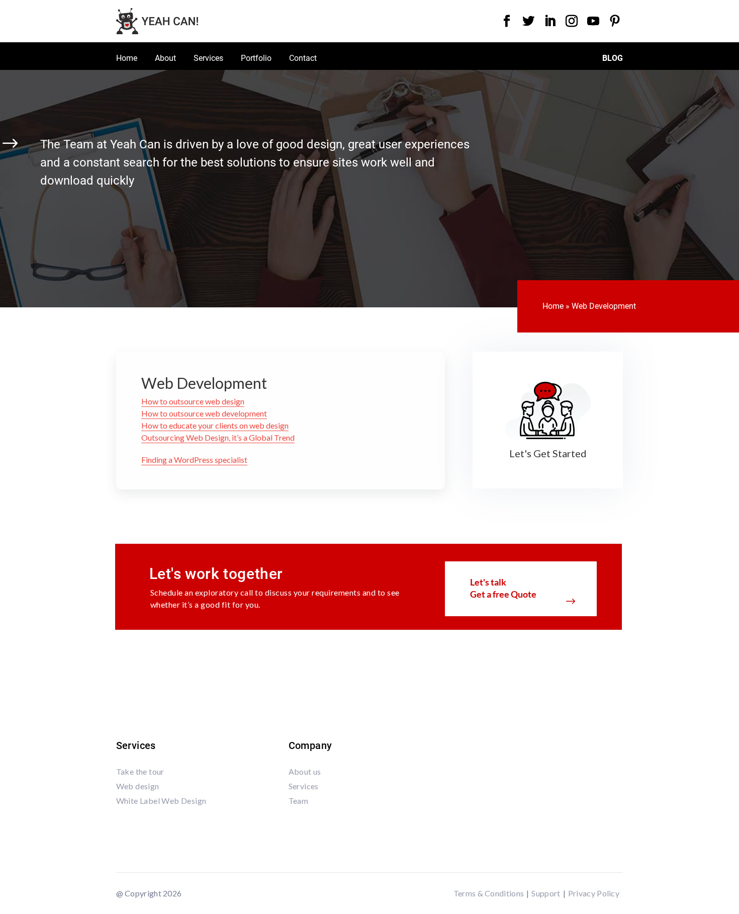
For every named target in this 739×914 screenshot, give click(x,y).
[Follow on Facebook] (507, 21)
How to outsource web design (192, 401)
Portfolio (256, 59)
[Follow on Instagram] (572, 21)
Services (208, 59)
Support (545, 893)
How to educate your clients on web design (215, 425)
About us (305, 771)
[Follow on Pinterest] (615, 21)
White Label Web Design (161, 800)
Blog (612, 59)
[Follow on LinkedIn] (550, 21)
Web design (137, 786)
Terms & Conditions (488, 893)
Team (299, 800)
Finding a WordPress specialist (194, 459)
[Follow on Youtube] (593, 21)
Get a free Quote (503, 594)
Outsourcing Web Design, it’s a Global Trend (218, 437)
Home (126, 59)
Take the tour (140, 771)
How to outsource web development (204, 413)
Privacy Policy (593, 893)
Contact (303, 59)
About (165, 59)
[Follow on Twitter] (528, 21)
